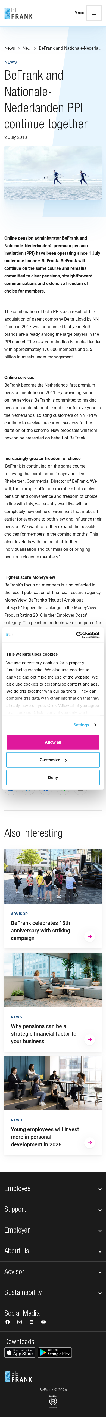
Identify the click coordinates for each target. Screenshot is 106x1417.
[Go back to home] (18, 13)
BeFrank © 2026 (53, 1390)
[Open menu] (94, 13)
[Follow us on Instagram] (20, 1322)
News (10, 62)
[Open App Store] (19, 1352)
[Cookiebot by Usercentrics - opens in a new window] (76, 635)
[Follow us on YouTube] (43, 1322)
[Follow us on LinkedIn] (32, 1322)
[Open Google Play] (55, 1352)
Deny (53, 777)
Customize (50, 759)
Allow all (53, 742)
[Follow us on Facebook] (8, 1322)
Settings (81, 725)
